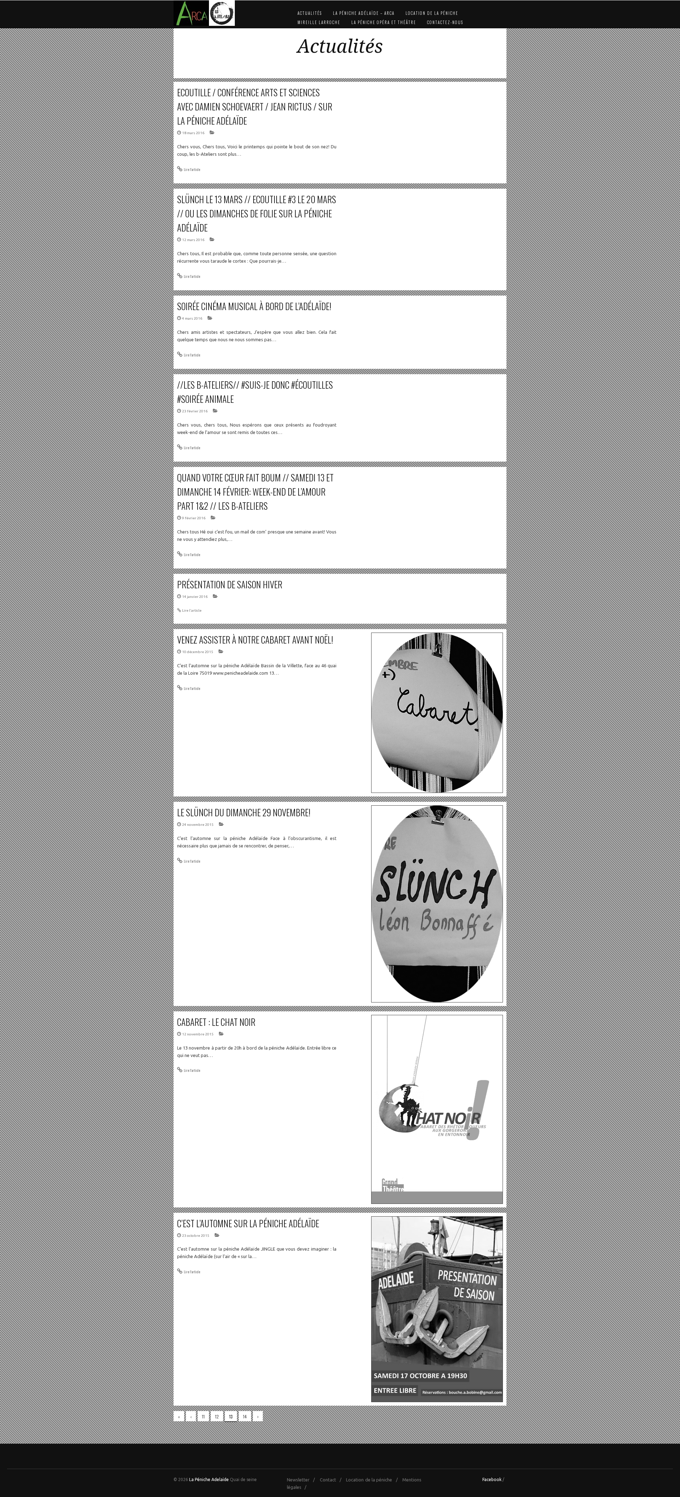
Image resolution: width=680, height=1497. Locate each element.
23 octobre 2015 (195, 1236)
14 (245, 1416)
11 (203, 1416)
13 (231, 1416)
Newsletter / (302, 1479)
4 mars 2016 (192, 318)
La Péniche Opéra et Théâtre (383, 22)
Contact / (332, 1479)
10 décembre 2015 (197, 652)
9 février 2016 (193, 518)
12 (217, 1416)
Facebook (492, 1479)
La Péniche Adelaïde (209, 1479)
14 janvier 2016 (195, 597)
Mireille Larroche (319, 22)
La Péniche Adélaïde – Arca (364, 13)
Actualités (310, 13)
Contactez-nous (445, 22)
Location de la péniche (432, 13)
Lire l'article (192, 169)
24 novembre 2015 (198, 825)
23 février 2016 (195, 411)
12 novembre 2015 (198, 1034)
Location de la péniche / (373, 1479)
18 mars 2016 (193, 133)
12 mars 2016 (193, 240)
